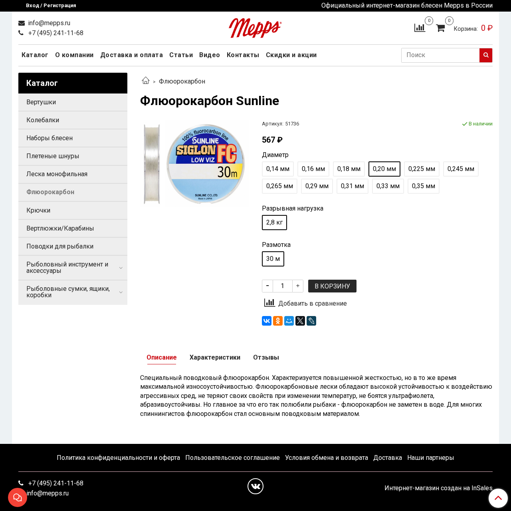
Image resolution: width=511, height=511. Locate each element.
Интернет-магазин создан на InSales (438, 488)
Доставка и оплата (131, 55)
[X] (300, 321)
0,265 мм (279, 186)
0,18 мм (348, 169)
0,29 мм (317, 186)
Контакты (243, 55)
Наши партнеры (430, 457)
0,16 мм (313, 169)
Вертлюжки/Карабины (60, 228)
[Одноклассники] (278, 321)
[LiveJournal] (311, 321)
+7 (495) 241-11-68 (55, 33)
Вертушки (41, 102)
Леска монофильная (56, 174)
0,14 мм (277, 169)
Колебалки (42, 120)
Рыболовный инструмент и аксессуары (67, 267)
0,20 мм (384, 169)
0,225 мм (421, 169)
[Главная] (146, 81)
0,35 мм (423, 186)
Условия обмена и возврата (326, 457)
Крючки (38, 210)
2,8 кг (274, 222)
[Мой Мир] (289, 321)
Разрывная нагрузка (292, 208)
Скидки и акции (291, 55)
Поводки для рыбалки (59, 246)
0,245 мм (461, 169)
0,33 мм (388, 186)
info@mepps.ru (48, 23)
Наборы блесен (49, 138)
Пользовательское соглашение (232, 457)
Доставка (387, 457)
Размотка (276, 245)
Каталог (35, 55)
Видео (209, 55)
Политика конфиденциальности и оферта (118, 457)
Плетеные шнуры (52, 156)
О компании (74, 55)
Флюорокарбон (182, 81)
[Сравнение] (419, 27)
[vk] (255, 486)
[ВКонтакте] (266, 321)
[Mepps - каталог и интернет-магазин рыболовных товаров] (255, 26)
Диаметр (275, 155)
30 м (273, 258)
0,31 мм (352, 186)
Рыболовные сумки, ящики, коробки (68, 292)
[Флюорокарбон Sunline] (194, 163)
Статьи (181, 55)
